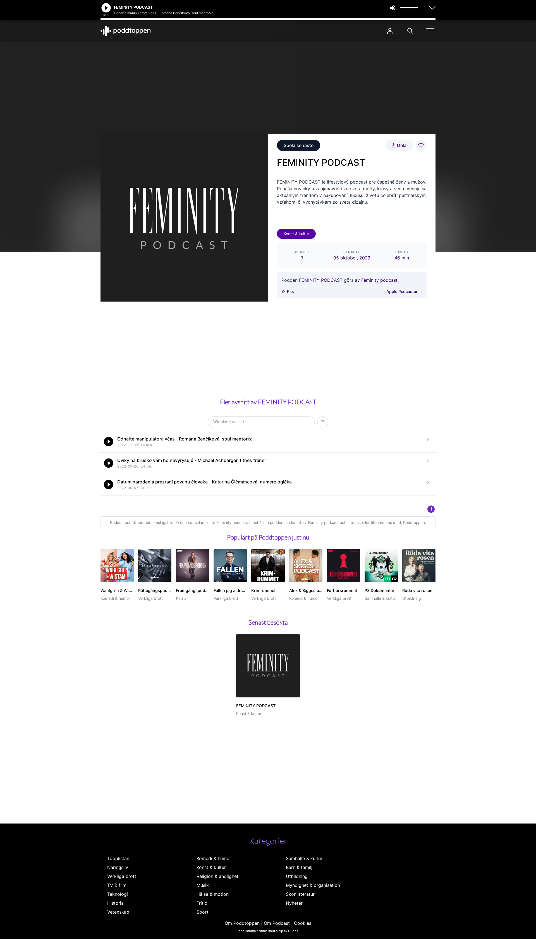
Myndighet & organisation (313, 885)
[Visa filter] (322, 421)
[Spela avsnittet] (108, 441)
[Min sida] (390, 31)
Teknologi (117, 894)
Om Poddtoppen (242, 923)
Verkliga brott (121, 876)
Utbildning (297, 876)
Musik (203, 885)
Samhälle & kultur (304, 858)
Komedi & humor (214, 858)
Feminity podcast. (380, 280)
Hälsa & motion (213, 894)
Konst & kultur (296, 233)
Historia (115, 903)
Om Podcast (277, 923)
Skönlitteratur (300, 894)
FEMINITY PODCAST (321, 280)
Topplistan (118, 858)
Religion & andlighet (217, 876)
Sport (203, 912)
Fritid (202, 903)
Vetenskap (118, 912)
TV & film (116, 885)
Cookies (302, 923)
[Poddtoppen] (125, 31)
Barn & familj (299, 867)
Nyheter (294, 903)
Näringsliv (117, 867)
